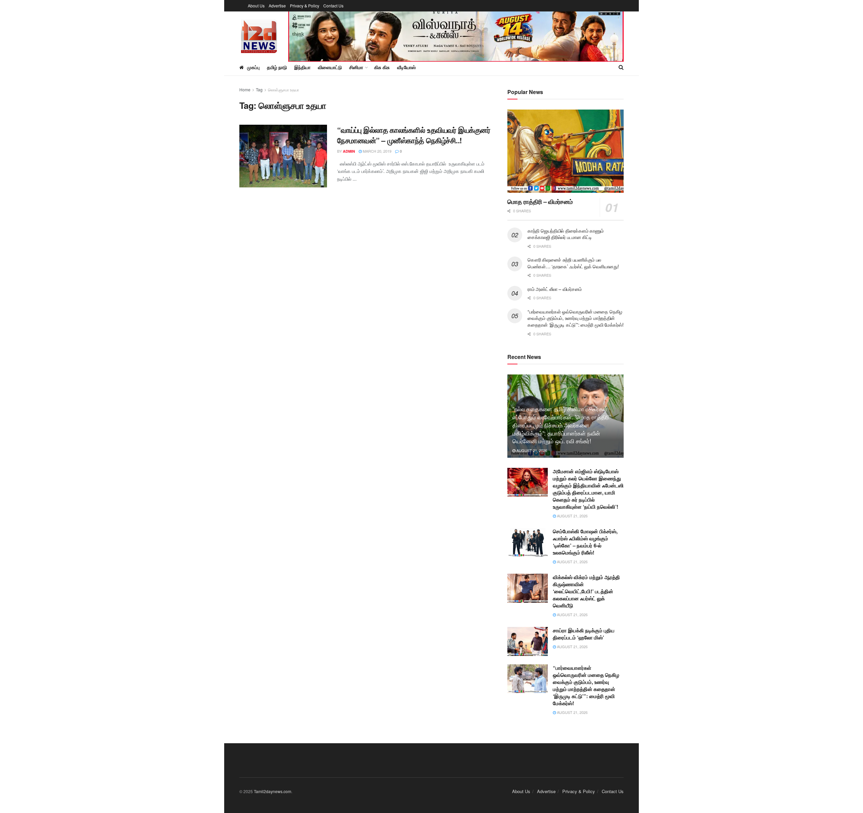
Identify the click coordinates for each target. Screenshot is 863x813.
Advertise (277, 5)
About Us (256, 5)
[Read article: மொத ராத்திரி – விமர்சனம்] (565, 151)
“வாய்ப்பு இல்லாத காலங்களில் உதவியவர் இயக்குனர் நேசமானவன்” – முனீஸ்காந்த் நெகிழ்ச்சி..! (413, 135)
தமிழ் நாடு (277, 67)
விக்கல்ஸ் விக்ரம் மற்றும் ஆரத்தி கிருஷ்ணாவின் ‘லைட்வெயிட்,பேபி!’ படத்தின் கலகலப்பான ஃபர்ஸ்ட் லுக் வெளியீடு (586, 591)
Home (244, 89)
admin (349, 151)
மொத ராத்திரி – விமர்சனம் (539, 201)
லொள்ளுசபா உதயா (283, 89)
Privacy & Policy (304, 5)
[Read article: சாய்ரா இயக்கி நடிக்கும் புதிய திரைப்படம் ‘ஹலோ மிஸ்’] (527, 641)
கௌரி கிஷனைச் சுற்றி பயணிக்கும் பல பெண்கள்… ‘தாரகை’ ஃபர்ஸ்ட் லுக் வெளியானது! (573, 263)
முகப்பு (253, 67)
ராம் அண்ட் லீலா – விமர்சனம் (555, 288)
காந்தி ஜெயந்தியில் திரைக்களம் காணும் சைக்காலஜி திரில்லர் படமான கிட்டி (566, 234)
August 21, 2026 (531, 450)
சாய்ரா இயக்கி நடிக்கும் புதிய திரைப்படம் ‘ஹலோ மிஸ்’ (584, 634)
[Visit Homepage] (259, 35)
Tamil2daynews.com (272, 791)
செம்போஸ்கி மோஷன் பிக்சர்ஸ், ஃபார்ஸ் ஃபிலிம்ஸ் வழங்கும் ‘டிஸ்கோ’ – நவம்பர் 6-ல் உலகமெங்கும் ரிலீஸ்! (585, 542)
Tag (259, 89)
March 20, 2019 (376, 151)
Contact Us (333, 5)
